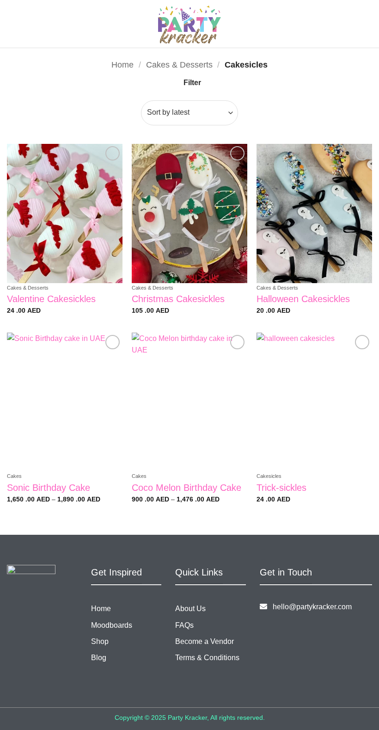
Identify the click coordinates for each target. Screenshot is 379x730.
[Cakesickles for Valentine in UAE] (64, 213)
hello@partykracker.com (309, 607)
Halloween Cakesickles (303, 299)
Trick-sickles (281, 488)
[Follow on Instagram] (282, 630)
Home (122, 64)
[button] (79, 23)
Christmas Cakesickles (178, 299)
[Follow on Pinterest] (296, 630)
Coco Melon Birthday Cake (186, 488)
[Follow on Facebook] (267, 630)
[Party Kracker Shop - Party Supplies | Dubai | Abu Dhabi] (189, 24)
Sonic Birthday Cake (48, 488)
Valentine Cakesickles (51, 299)
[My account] (351, 24)
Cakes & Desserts (179, 64)
